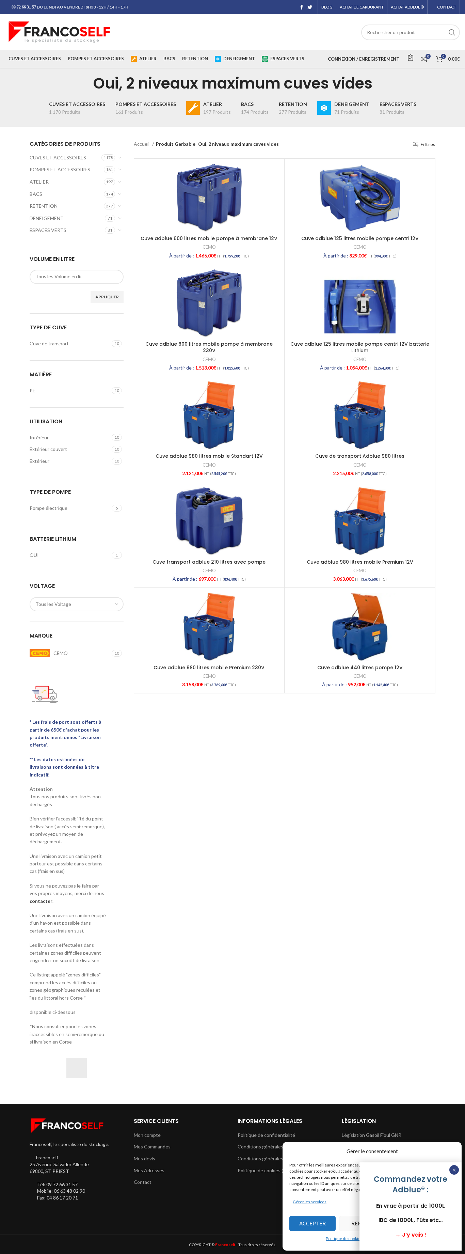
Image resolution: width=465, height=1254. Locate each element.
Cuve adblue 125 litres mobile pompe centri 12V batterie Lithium (359, 347)
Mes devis (144, 1158)
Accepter (312, 1223)
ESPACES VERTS (48, 230)
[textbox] (58, 276)
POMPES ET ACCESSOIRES (60, 169)
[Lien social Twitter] (309, 7)
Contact (142, 1182)
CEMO (209, 247)
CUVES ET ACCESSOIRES (58, 157)
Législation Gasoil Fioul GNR (371, 1135)
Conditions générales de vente (270, 1146)
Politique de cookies (344, 1238)
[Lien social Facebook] (301, 7)
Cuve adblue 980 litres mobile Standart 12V (209, 456)
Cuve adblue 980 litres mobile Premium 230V (209, 667)
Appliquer (107, 296)
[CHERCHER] (452, 32)
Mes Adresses (149, 1170)
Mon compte (147, 1135)
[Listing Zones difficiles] (76, 1068)
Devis (410, 57)
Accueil (142, 144)
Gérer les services (309, 1201)
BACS (36, 194)
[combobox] (77, 604)
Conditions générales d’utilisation (273, 1158)
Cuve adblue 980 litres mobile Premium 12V (360, 562)
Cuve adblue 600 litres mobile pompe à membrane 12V (209, 238)
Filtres (427, 144)
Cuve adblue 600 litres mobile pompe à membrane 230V (209, 347)
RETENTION (44, 206)
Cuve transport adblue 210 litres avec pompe (209, 562)
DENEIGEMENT (47, 218)
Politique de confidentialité (266, 1135)
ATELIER (39, 182)
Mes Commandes (152, 1146)
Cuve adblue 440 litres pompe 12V (360, 667)
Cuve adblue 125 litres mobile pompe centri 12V (360, 238)
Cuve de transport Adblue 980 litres (359, 456)
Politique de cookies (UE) (264, 1170)
